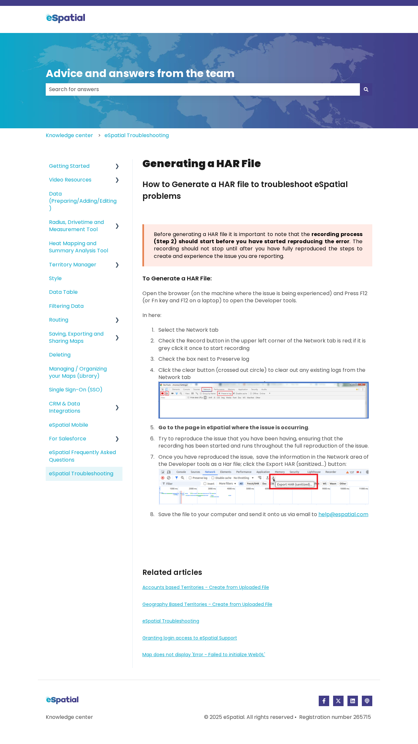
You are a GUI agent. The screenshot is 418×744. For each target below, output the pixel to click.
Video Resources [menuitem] (70, 179)
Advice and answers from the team (140, 73)
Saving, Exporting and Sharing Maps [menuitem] (76, 337)
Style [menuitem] (55, 278)
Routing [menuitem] (58, 320)
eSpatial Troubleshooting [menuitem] (81, 473)
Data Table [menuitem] (63, 292)
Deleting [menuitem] (60, 354)
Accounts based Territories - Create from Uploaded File (205, 587)
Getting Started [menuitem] (69, 166)
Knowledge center (69, 135)
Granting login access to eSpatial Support (189, 638)
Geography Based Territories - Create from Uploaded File (207, 604)
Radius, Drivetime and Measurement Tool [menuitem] (76, 225)
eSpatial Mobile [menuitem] (68, 425)
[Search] (366, 89)
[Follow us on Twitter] (338, 701)
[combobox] (203, 89)
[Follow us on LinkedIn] (352, 701)
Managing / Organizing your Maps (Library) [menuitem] (78, 372)
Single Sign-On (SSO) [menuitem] (76, 389)
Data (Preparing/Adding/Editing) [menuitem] (83, 201)
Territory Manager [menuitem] (72, 264)
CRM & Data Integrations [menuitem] (64, 407)
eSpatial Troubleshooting (136, 135)
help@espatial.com (343, 514)
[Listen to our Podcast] (367, 701)
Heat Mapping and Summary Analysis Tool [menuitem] (78, 247)
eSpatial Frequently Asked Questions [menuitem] (82, 456)
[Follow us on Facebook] (324, 701)
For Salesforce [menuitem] (67, 438)
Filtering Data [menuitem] (66, 306)
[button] (117, 166)
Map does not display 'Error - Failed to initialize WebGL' (203, 654)
